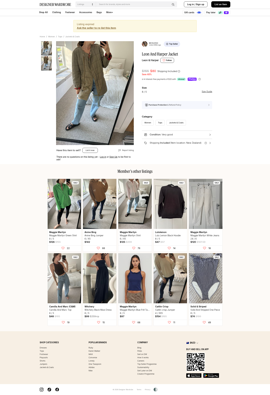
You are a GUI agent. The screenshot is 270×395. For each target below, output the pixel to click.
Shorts (42, 361)
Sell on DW (142, 354)
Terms (139, 389)
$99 (92, 316)
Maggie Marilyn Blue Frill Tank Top (137, 309)
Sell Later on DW (144, 370)
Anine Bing (90, 232)
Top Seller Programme (147, 364)
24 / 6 (193, 238)
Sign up (200, 4)
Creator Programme (145, 374)
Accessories (85, 12)
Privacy (147, 389)
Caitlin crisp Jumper (165, 309)
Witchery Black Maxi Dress (98, 309)
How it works (143, 357)
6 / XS (88, 238)
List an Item (221, 4)
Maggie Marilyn (57, 232)
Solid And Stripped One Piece (205, 309)
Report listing (128, 150)
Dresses (43, 348)
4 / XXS (159, 313)
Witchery (89, 306)
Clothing (56, 12)
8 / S (51, 238)
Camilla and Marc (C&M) (62, 306)
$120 (197, 241)
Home (42, 36)
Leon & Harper (150, 60)
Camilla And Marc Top (60, 309)
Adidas (92, 367)
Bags (99, 12)
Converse (93, 357)
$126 (55, 241)
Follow (169, 60)
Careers (140, 361)
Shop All (43, 12)
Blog (139, 348)
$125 (126, 241)
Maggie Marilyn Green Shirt (63, 235)
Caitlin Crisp (161, 306)
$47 (160, 241)
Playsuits (44, 357)
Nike (90, 370)
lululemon (161, 232)
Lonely (92, 361)
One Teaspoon (95, 364)
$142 (87, 241)
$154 (161, 316)
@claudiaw (153, 43)
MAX (91, 354)
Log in (190, 4)
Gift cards (189, 12)
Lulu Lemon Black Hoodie (168, 235)
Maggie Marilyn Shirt (130, 235)
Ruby (91, 348)
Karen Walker (94, 351)
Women (51, 36)
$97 (122, 316)
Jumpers (43, 364)
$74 (195, 316)
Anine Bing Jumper (94, 235)
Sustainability (143, 367)
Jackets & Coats (72, 36)
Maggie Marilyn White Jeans (204, 235)
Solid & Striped (198, 306)
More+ (109, 12)
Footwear (70, 12)
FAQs (139, 351)
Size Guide (207, 91)
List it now (90, 150)
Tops (60, 36)
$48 (54, 316)
